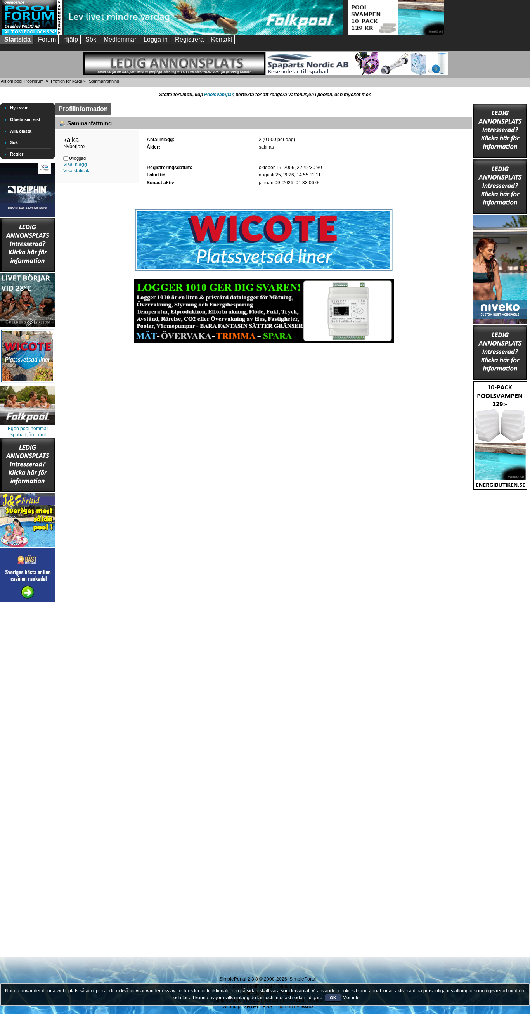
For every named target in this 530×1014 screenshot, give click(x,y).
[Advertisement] (27, 720)
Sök (14, 142)
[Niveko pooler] (500, 268)
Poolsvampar (218, 94)
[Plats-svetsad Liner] (27, 383)
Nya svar (19, 108)
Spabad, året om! (28, 435)
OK (333, 997)
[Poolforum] (32, 33)
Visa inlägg (75, 164)
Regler (16, 154)
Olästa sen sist (25, 119)
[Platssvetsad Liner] (264, 271)
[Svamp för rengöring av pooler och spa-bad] (500, 434)
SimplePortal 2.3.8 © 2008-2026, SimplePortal (268, 979)
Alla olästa (20, 131)
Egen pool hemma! (28, 428)
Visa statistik (76, 170)
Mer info (351, 997)
